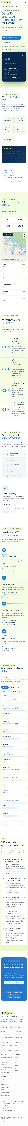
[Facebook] (14, 1027)
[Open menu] (25, 2)
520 (7, 723)
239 (4, 769)
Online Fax (4, 1048)
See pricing (7, 42)
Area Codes (4, 6)
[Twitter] (6, 1027)
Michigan (11, 6)
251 (7, 708)
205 (4, 708)
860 (9, 754)
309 (9, 800)
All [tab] (4, 687)
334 (12, 708)
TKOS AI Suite (4, 1042)
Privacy (8, 1121)
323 (12, 739)
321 (9, 769)
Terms (14, 1121)
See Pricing (14, 987)
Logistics (17, 1050)
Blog (2, 1079)
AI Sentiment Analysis (6, 1067)
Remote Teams (18, 1040)
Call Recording (5, 1060)
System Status (18, 1068)
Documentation (5, 1087)
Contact (17, 1060)
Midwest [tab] (16, 691)
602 (9, 723)
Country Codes (5, 1082)
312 (12, 800)
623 (12, 723)
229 (4, 777)
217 (4, 800)
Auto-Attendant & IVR (6, 1057)
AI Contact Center (5, 1040)
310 (9, 739)
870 (9, 731)
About (16, 1057)
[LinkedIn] (2, 1027)
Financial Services (19, 1048)
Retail (16, 1045)
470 (9, 777)
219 (4, 808)
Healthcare (17, 1042)
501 (7, 731)
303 (4, 746)
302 (4, 761)
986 (7, 792)
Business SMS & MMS (6, 1045)
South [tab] (5, 691)
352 (12, 769)
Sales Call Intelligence (6, 1072)
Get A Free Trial (13, 982)
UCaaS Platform (5, 1034)
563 (9, 815)
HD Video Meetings (6, 1050)
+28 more (17, 739)
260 (7, 808)
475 (7, 754)
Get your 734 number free (10, 37)
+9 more (17, 800)
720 (9, 746)
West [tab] (5, 695)
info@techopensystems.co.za (12, 1105)
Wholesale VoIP (5, 1095)
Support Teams (18, 1037)
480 (4, 723)
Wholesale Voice (5, 1092)
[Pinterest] (19, 1027)
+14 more (17, 769)
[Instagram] (10, 1027)
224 (7, 800)
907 (4, 716)
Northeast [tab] (15, 687)
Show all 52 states (13, 823)
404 (7, 777)
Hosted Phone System (7, 1037)
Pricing (16, 1062)
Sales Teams (18, 1034)
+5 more (17, 777)
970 (12, 746)
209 (4, 739)
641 (12, 815)
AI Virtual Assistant (5, 1069)
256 (9, 708)
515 (7, 815)
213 (7, 739)
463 (12, 808)
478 (12, 777)
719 (7, 746)
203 (4, 754)
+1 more (16, 708)
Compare (17, 1065)
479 (4, 731)
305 (7, 769)
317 (9, 808)
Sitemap (3, 1121)
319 (4, 815)
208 (4, 792)
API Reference (5, 1090)
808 (4, 785)
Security (17, 1070)
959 (12, 754)
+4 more (17, 808)
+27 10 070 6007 (8, 1108)
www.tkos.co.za (8, 1110)
